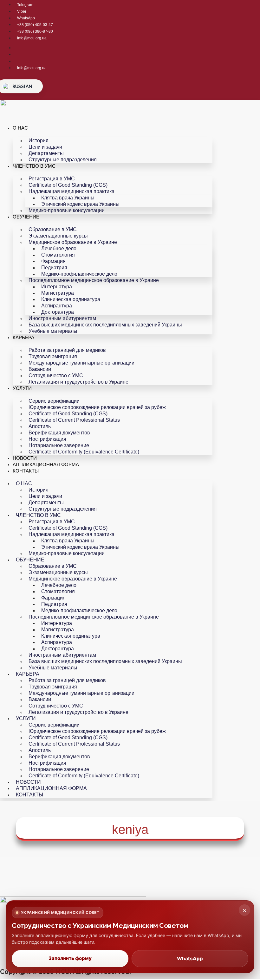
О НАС (20, 128)
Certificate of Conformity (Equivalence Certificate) (84, 451)
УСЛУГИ (22, 388)
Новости (25, 458)
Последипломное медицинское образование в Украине (94, 280)
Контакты (26, 470)
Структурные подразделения (63, 159)
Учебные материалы (53, 331)
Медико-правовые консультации (67, 210)
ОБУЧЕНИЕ (26, 216)
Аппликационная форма (46, 464)
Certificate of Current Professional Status (74, 420)
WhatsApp (190, 959)
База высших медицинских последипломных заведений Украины (105, 324)
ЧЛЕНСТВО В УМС (34, 166)
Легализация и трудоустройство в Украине (78, 382)
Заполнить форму (70, 958)
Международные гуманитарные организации (81, 362)
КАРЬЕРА (23, 337)
